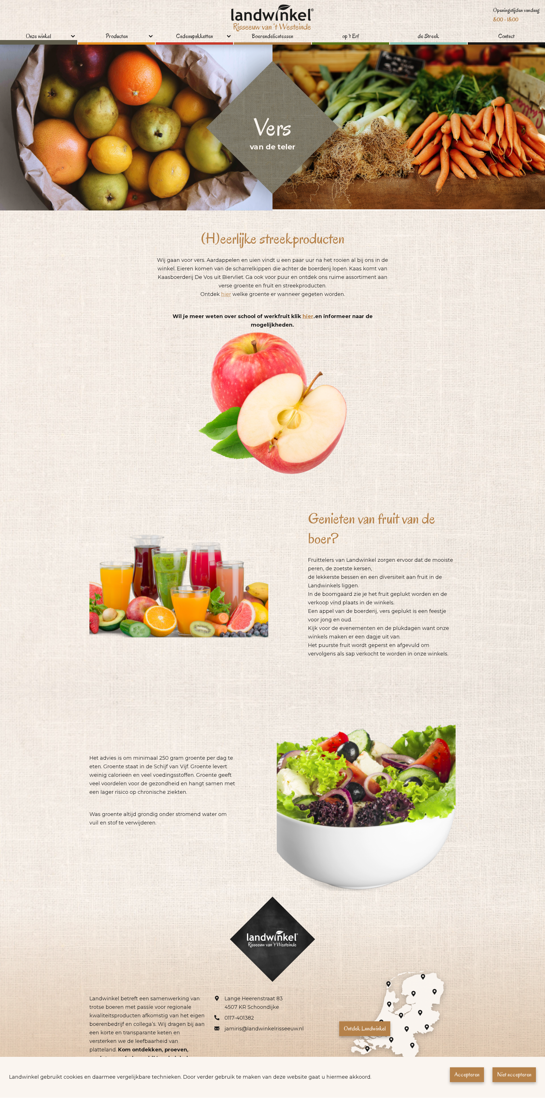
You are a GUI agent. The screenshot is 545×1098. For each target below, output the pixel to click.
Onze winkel (38, 36)
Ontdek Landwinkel (365, 1028)
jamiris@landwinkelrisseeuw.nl (264, 1029)
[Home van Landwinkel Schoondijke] (272, 19)
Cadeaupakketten (194, 36)
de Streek (428, 36)
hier (226, 294)
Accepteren (466, 1075)
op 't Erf (350, 36)
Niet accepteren (514, 1075)
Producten (117, 36)
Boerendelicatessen (272, 36)
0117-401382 (239, 1018)
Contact (506, 36)
